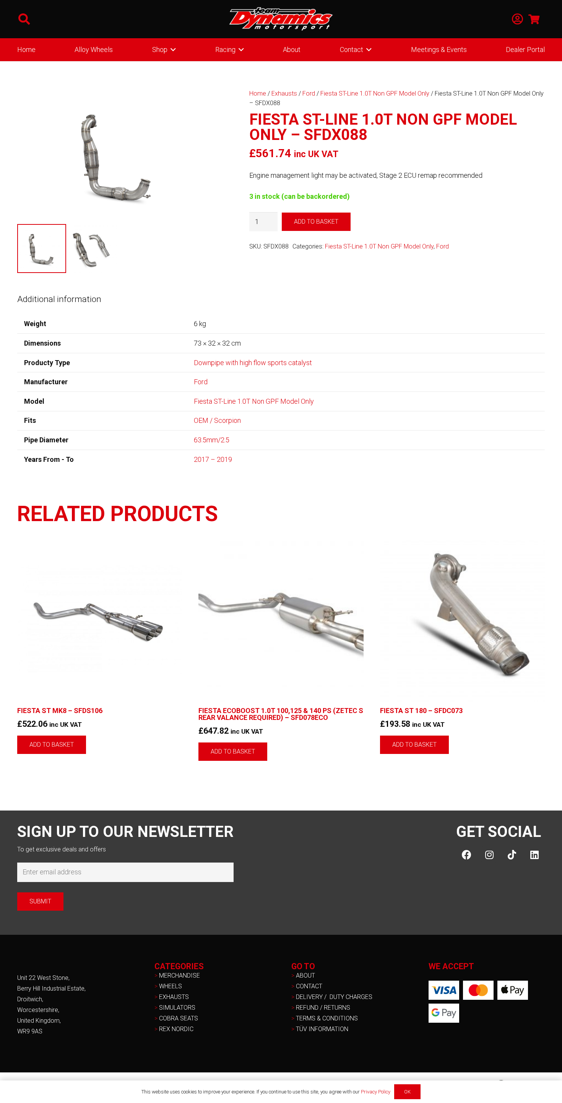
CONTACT (309, 986)
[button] (24, 19)
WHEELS (170, 986)
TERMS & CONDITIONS (327, 1018)
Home (257, 93)
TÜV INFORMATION (322, 1029)
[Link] (517, 19)
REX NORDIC (177, 1029)
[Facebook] (466, 854)
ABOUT (305, 975)
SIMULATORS (177, 1007)
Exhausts (284, 93)
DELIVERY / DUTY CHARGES (334, 997)
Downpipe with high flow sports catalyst (253, 363)
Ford (308, 93)
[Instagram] (489, 854)
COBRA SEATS (178, 1018)
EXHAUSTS (174, 997)
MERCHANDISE (179, 975)
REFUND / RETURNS (323, 1007)
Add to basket (316, 221)
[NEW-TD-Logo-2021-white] (281, 19)
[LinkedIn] (534, 854)
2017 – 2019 (213, 459)
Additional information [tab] (59, 299)
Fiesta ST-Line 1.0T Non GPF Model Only (374, 93)
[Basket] (534, 19)
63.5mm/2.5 (211, 440)
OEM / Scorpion (217, 420)
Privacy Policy (375, 1092)
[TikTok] (511, 854)
